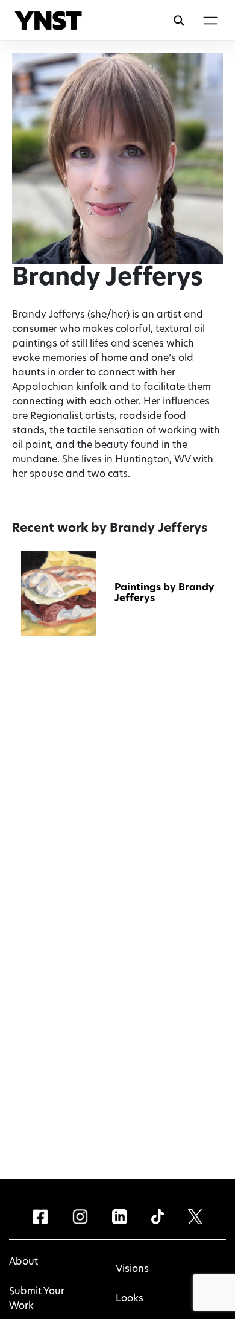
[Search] (179, 20)
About (23, 1262)
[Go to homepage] (48, 20)
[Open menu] (210, 20)
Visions (132, 1269)
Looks (129, 1299)
